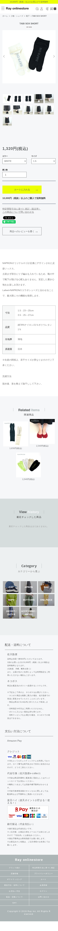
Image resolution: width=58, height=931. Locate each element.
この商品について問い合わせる (18, 212)
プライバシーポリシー (43, 873)
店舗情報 (14, 873)
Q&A (14, 903)
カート (43, 879)
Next (54, 56)
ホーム (5, 16)
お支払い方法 (14, 891)
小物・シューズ (17, 16)
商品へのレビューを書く (22, 231)
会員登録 (43, 885)
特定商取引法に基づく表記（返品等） (21, 208)
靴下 (28, 16)
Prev (4, 56)
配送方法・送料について (14, 885)
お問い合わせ (43, 897)
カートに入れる (22, 189)
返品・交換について (14, 897)
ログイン (43, 891)
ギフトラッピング (14, 879)
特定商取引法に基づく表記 (43, 868)
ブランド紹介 (14, 868)
